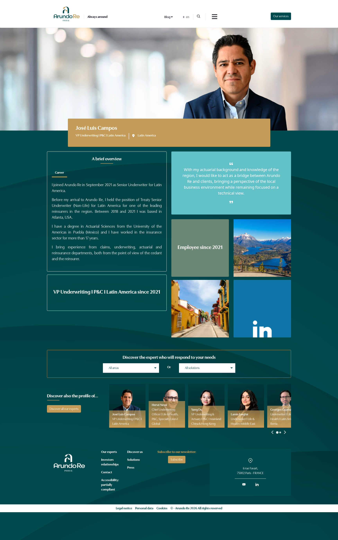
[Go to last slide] (273, 432)
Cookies (161, 508)
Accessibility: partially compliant (110, 484)
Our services (281, 16)
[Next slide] (285, 432)
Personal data (144, 508)
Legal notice (124, 508)
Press (130, 467)
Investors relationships (110, 462)
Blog (167, 17)
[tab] (59, 172)
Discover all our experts (63, 409)
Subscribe (177, 459)
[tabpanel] (107, 220)
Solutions (133, 460)
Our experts (109, 452)
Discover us (135, 452)
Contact (106, 472)
